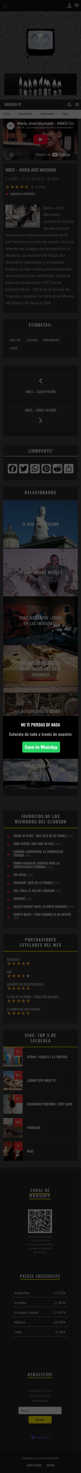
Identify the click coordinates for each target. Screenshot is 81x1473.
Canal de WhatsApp (41, 747)
